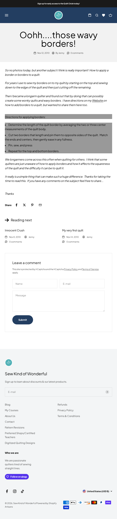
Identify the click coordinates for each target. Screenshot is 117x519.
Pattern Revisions (14, 427)
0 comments (77, 52)
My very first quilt (72, 230)
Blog (7, 404)
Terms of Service (90, 269)
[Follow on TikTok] (22, 491)
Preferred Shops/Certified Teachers (20, 435)
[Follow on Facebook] (7, 491)
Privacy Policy (71, 269)
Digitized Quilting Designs (20, 442)
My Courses (11, 410)
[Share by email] (40, 205)
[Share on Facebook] (16, 205)
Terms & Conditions (69, 416)
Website (97, 100)
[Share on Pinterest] (32, 205)
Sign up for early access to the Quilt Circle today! (58, 3)
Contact (9, 421)
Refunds (62, 404)
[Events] (89, 15)
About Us (10, 416)
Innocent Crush (14, 230)
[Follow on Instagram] (15, 491)
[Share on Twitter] (24, 205)
